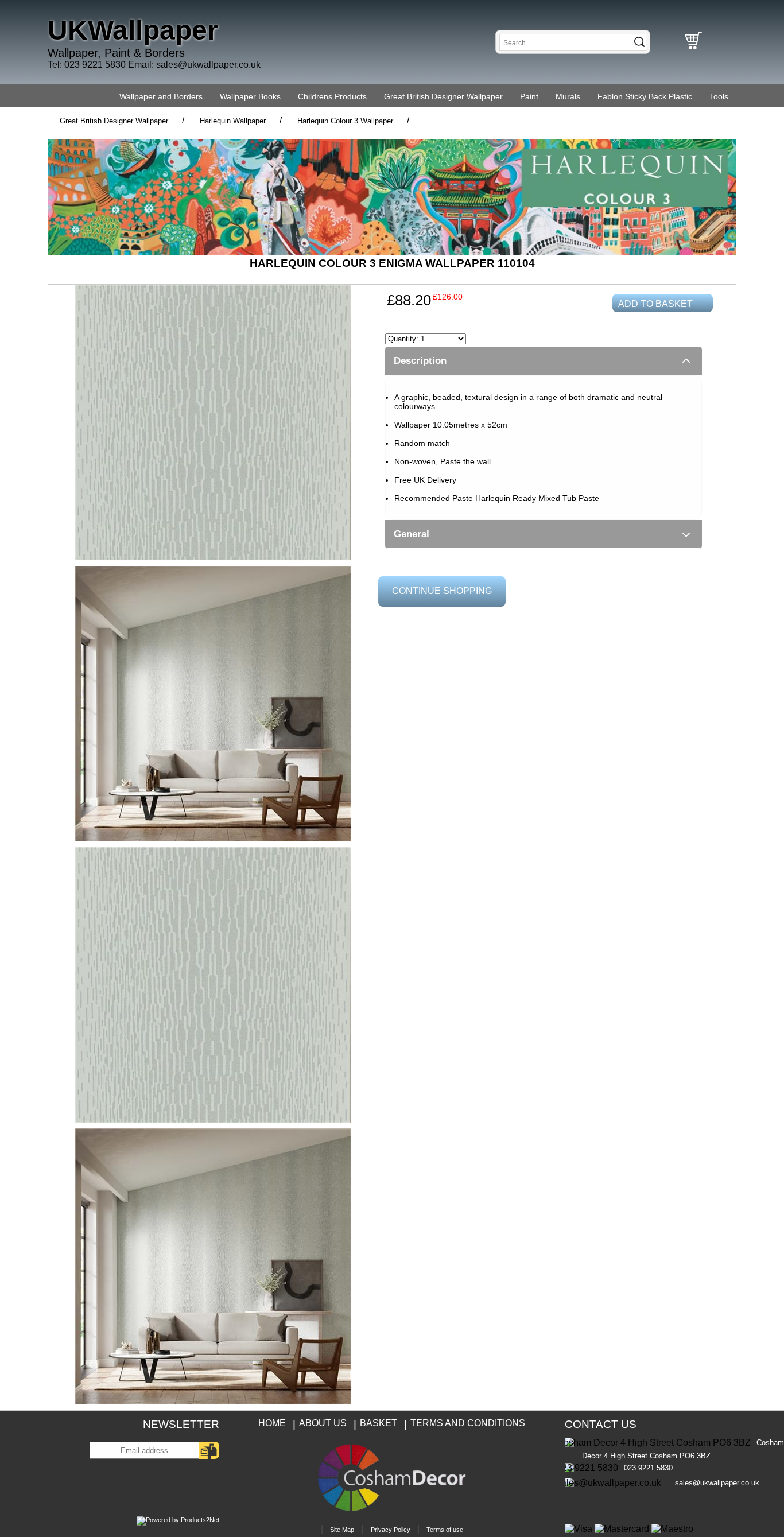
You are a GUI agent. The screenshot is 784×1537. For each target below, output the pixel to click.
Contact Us (600, 1424)
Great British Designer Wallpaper (443, 96)
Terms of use (444, 1529)
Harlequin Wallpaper (233, 121)
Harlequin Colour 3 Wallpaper (345, 121)
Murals (568, 96)
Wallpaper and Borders (161, 96)
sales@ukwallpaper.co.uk (208, 64)
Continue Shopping (442, 591)
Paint (529, 96)
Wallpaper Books (250, 96)
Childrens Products (332, 96)
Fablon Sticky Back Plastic (644, 96)
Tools (718, 96)
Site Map (342, 1529)
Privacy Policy (390, 1529)
